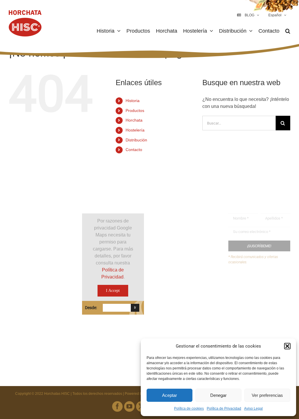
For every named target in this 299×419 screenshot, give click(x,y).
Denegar (218, 395)
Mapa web (250, 305)
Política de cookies (189, 408)
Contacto (134, 149)
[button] (287, 346)
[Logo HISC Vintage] (40, 197)
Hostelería (135, 130)
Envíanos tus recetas (261, 294)
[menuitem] (276, 15)
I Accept (113, 290)
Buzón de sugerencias (262, 283)
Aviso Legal (253, 408)
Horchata (134, 120)
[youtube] (129, 406)
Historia (133, 100)
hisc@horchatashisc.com (190, 299)
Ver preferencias (267, 395)
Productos (135, 110)
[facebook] (117, 406)
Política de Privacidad (224, 408)
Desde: (91, 307)
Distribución (136, 140)
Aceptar (169, 395)
